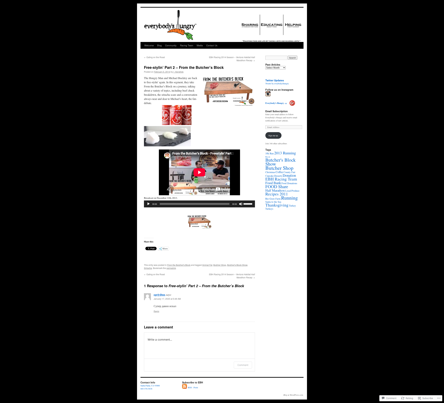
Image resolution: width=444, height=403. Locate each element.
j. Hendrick (178, 71)
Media (200, 45)
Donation (289, 175)
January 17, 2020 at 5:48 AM (167, 298)
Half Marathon (275, 190)
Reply (156, 311)
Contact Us (211, 45)
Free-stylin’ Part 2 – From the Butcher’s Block (184, 67)
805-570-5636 (146, 388)
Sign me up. (273, 135)
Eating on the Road (154, 57)
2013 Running (285, 152)
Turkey (292, 205)
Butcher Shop (219, 264)
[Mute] (240, 204)
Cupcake (269, 175)
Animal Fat (207, 264)
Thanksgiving (276, 205)
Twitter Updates (274, 80)
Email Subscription (276, 111)
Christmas (270, 172)
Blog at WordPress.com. (293, 394)
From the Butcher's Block (178, 264)
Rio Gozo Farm (273, 198)
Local (288, 190)
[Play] (148, 204)
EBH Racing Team (281, 179)
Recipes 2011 (276, 194)
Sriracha (148, 268)
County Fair (289, 172)
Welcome (149, 45)
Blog (159, 45)
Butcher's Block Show (237, 264)
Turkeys (269, 208)
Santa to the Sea (273, 201)
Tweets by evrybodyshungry (277, 83)
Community (171, 45)
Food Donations (289, 183)
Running (289, 197)
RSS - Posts (193, 387)
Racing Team (186, 45)
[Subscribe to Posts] (184, 387)
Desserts (278, 175)
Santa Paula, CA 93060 (150, 385)
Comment (242, 364)
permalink (171, 268)
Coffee (279, 172)
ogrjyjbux (159, 295)
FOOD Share (276, 186)
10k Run (269, 153)
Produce (295, 190)
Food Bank (273, 182)
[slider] (248, 203)
